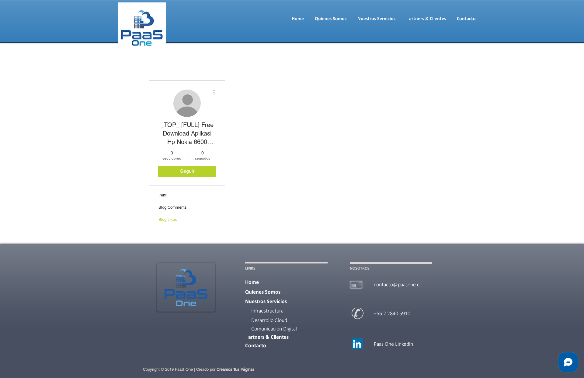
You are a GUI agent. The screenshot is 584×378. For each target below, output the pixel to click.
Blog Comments (172, 207)
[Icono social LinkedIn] (357, 343)
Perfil (162, 195)
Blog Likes (167, 219)
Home (252, 282)
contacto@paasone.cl (397, 285)
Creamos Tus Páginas (236, 369)
